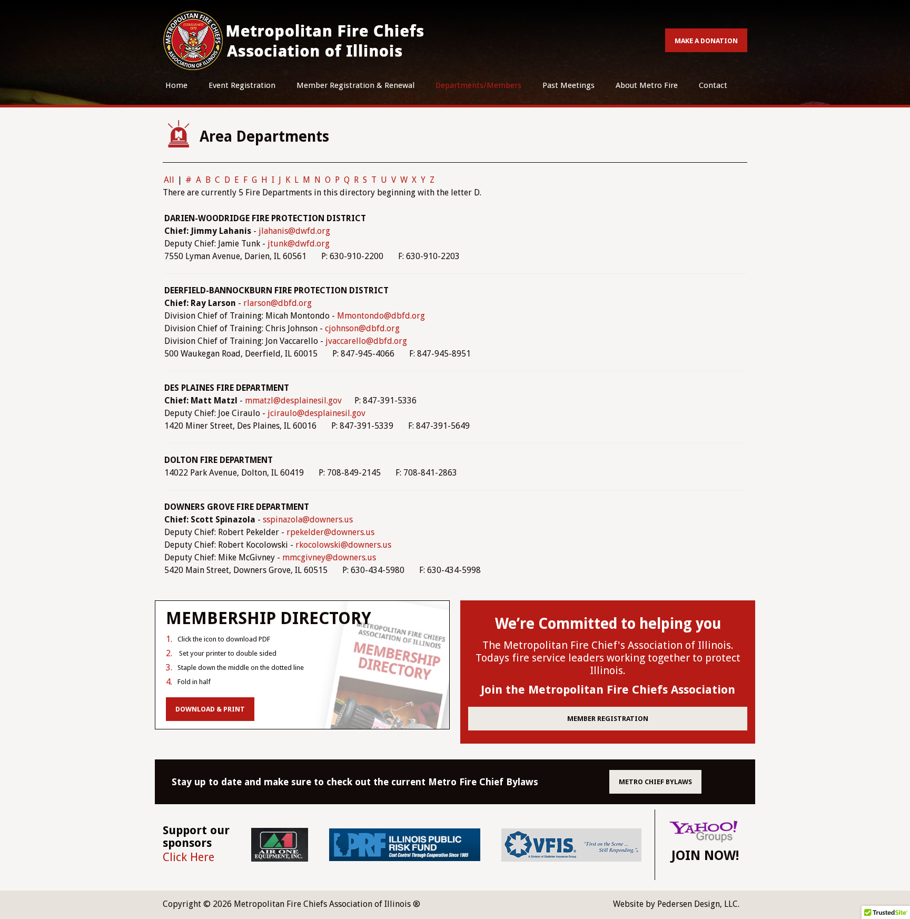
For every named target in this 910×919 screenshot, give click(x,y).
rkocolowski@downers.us (343, 545)
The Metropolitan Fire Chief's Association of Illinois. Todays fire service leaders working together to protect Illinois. (608, 658)
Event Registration (242, 85)
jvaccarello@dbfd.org (366, 341)
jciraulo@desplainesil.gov (316, 413)
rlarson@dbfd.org (277, 303)
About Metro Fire (647, 85)
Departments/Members (478, 85)
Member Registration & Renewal (355, 85)
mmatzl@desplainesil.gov (293, 401)
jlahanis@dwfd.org (294, 231)
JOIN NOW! (705, 855)
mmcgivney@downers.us (329, 557)
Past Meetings (568, 85)
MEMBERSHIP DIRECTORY (268, 618)
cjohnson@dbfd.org (362, 328)
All (169, 180)
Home (176, 85)
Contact (713, 85)
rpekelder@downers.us (330, 532)
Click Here (188, 857)
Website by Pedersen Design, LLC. (676, 904)
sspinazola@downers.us (308, 520)
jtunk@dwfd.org (299, 244)
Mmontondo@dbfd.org (381, 316)
